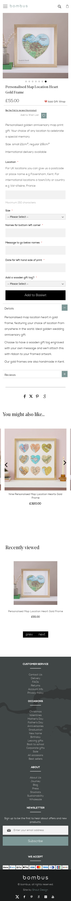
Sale (35, 751)
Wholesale (35, 799)
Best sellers (35, 759)
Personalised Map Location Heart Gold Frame (35, 611)
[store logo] (18, 5)
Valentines (35, 715)
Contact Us (35, 674)
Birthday (35, 737)
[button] (25, 81)
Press (35, 788)
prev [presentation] (29, 634)
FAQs (35, 682)
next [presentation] (42, 634)
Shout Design (40, 890)
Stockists (35, 792)
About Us (35, 777)
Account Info (35, 689)
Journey (35, 781)
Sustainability (35, 795)
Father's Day (35, 722)
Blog (35, 785)
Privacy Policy (35, 693)
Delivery (35, 678)
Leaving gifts (35, 740)
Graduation (35, 729)
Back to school (35, 744)
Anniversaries (35, 726)
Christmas (35, 711)
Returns (35, 685)
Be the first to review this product (21, 110)
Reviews (10, 375)
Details (9, 308)
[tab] (35, 307)
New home (35, 733)
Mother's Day (35, 719)
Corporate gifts (35, 748)
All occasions (35, 755)
